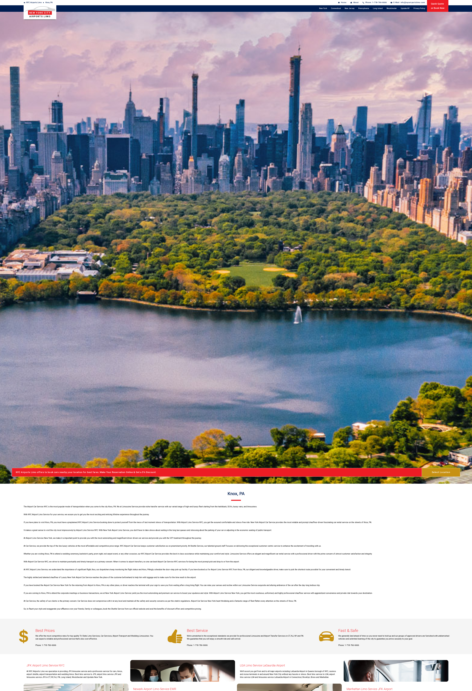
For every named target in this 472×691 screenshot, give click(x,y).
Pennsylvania (363, 8)
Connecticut (336, 8)
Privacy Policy (419, 8)
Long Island (378, 8)
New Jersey (349, 8)
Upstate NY (405, 8)
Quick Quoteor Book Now (437, 5)
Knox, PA (49, 2)
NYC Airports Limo (34, 2)
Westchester (392, 8)
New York (323, 8)
